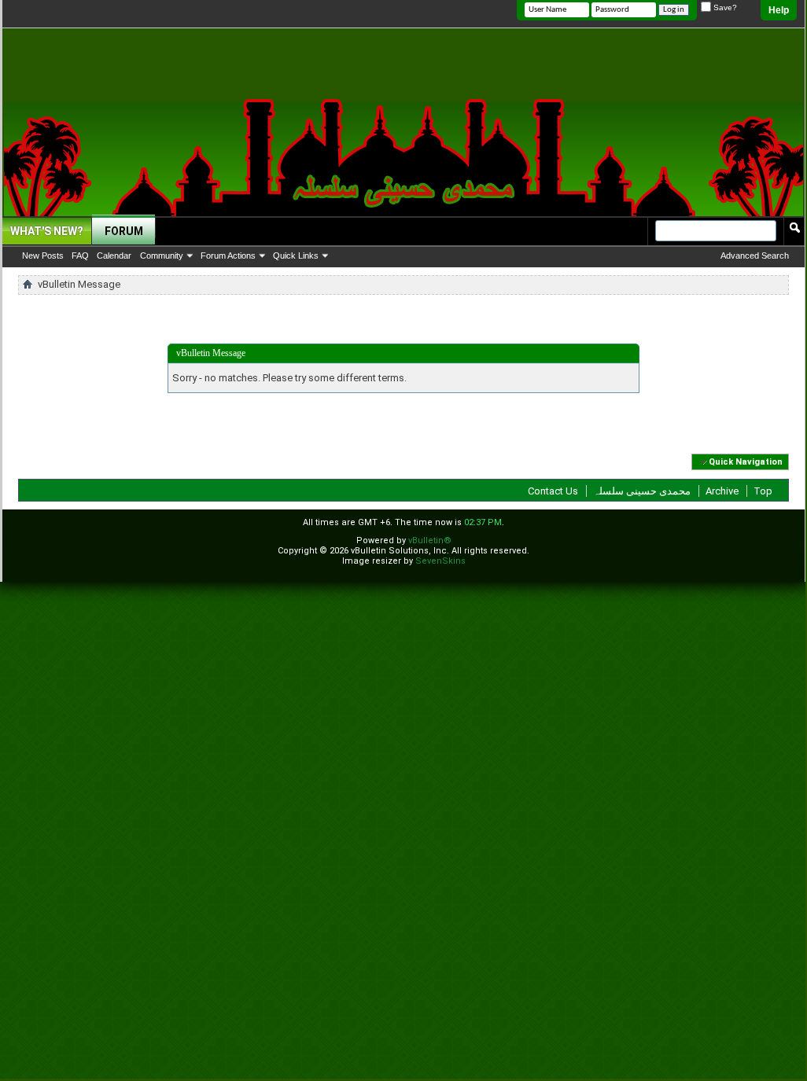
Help (778, 10)
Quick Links (296, 255)
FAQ (80, 255)
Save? (724, 7)
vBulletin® (429, 540)
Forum (124, 231)
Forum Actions (228, 255)
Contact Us (553, 491)
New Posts (43, 255)
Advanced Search (754, 255)
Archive (722, 491)
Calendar (114, 255)
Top (763, 491)
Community (161, 255)
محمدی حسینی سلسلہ (642, 491)
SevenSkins (440, 561)
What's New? (46, 231)
